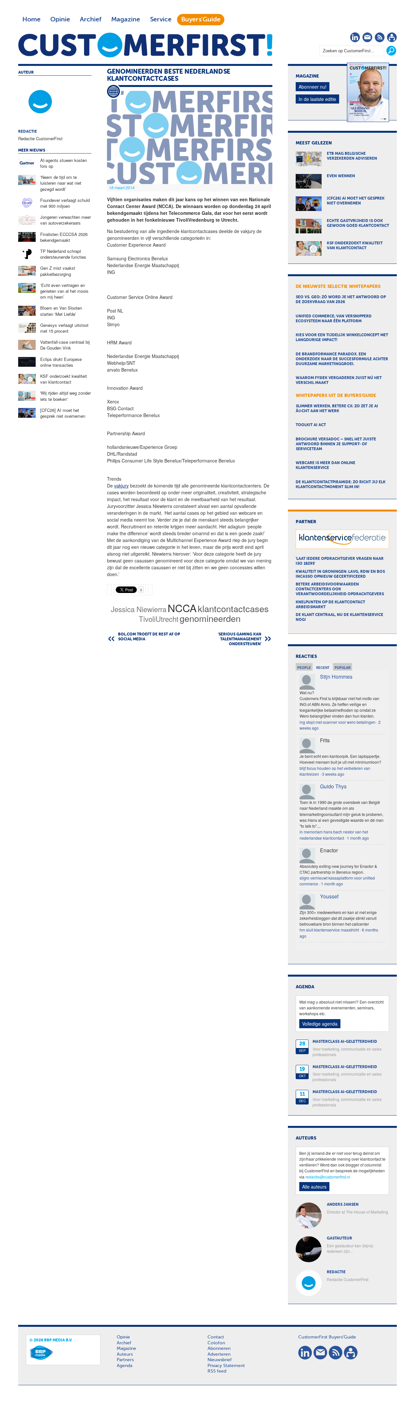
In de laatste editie (317, 99)
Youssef (329, 896)
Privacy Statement (226, 1365)
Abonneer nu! (312, 86)
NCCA (182, 607)
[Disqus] (189, 734)
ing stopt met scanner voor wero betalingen (337, 722)
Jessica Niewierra (138, 609)
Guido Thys (333, 786)
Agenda (124, 1365)
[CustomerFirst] (145, 44)
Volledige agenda (320, 1023)
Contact (216, 1337)
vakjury (121, 485)
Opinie (60, 19)
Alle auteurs (314, 1186)
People (304, 667)
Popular (342, 667)
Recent (322, 667)
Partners (125, 1360)
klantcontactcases (233, 608)
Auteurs (125, 1354)
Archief (90, 19)
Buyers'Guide (200, 19)
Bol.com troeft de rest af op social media (149, 637)
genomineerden (210, 618)
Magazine (125, 19)
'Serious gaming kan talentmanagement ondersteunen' (239, 639)
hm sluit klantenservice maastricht (329, 929)
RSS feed (217, 1371)
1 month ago (358, 838)
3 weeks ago (333, 774)
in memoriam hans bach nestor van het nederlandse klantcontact (334, 834)
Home (31, 19)
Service (161, 19)
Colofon (216, 1343)
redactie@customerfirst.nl (327, 1176)
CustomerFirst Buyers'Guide (327, 1337)
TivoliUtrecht (158, 618)
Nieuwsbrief (220, 1360)
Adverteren (219, 1354)
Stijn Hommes (336, 676)
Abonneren (219, 1348)
